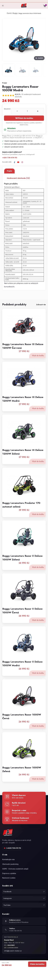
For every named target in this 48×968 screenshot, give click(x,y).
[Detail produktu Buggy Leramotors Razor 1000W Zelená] (24, 749)
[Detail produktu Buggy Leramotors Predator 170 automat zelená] (24, 484)
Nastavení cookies (8, 878)
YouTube (24, 905)
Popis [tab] (9, 171)
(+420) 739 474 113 (12, 848)
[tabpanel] (24, 235)
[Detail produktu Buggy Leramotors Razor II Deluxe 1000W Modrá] (24, 643)
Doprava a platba (9, 873)
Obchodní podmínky (10, 864)
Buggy (15, 13)
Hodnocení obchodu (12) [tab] (18, 178)
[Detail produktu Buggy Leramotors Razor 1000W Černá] (24, 696)
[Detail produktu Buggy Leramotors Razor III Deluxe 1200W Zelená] (24, 431)
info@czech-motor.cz (13, 951)
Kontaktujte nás (8, 859)
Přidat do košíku (37, 964)
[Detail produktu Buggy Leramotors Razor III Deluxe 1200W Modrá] (24, 378)
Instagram (24, 898)
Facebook (24, 891)
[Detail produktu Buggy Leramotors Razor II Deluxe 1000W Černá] (24, 590)
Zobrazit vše (41, 304)
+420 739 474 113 (9, 158)
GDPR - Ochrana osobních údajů (15, 869)
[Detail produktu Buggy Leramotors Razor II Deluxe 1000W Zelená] (24, 537)
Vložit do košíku (38, 355)
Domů (9, 13)
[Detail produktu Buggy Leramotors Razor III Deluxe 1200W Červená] (24, 325)
